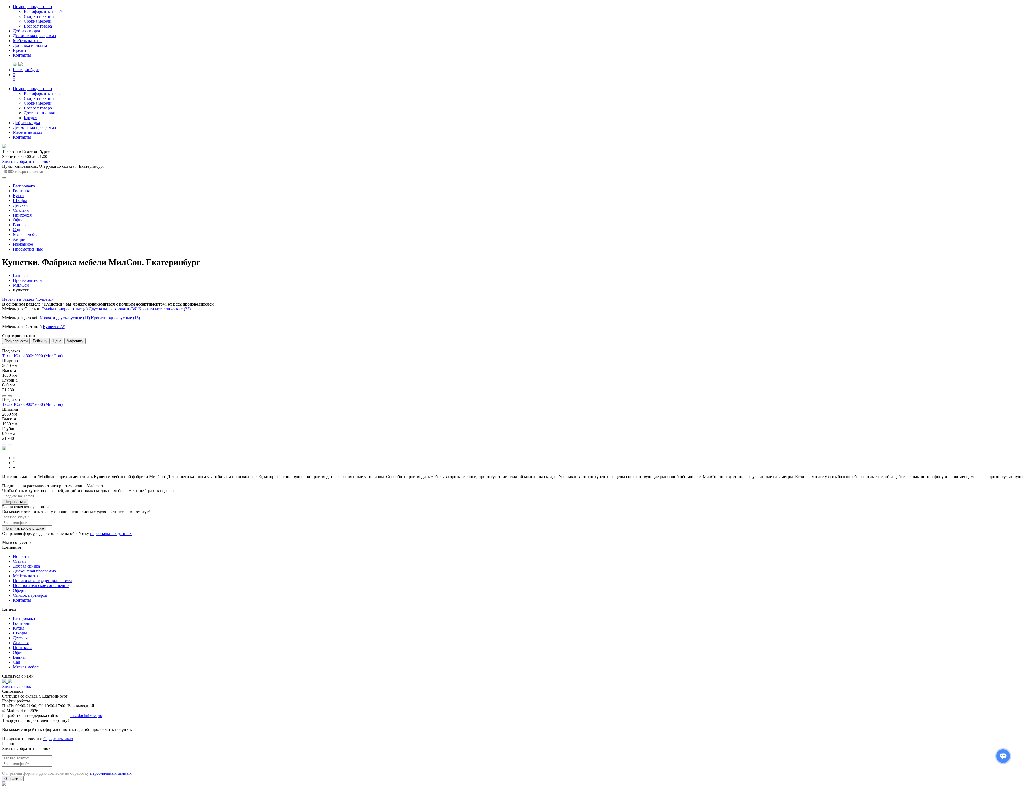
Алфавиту (75, 341)
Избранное (23, 244)
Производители (27, 280)
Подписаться (15, 502)
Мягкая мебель (26, 234)
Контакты (22, 55)
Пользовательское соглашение (41, 585)
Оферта (20, 590)
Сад (16, 229)
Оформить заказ (58, 738)
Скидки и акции (39, 16)
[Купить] (10, 396)
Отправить (13, 779)
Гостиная (21, 190)
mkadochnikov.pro (86, 715)
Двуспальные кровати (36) (113, 309)
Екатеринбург (26, 69)
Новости (21, 556)
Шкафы (20, 200)
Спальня (21, 210)
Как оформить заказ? (43, 11)
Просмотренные (28, 249)
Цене (57, 341)
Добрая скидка (26, 31)
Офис (18, 220)
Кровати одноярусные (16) (115, 317)
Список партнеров (30, 595)
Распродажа (24, 186)
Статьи (19, 561)
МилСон (21, 285)
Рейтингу (40, 341)
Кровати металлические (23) (164, 309)
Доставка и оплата (30, 45)
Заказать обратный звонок (26, 161)
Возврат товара (38, 26)
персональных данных (111, 533)
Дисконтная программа (34, 35)
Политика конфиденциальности (42, 580)
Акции (19, 239)
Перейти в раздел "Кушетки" (29, 299)
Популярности (16, 341)
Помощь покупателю (32, 6)
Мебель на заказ (27, 40)
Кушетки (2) (54, 326)
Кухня (18, 195)
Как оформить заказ (42, 93)
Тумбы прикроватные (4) (65, 309)
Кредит (19, 50)
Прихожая (22, 215)
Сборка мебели (38, 21)
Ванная (19, 224)
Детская (20, 205)
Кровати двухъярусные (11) (65, 317)
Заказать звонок (16, 686)
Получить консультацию (24, 528)
